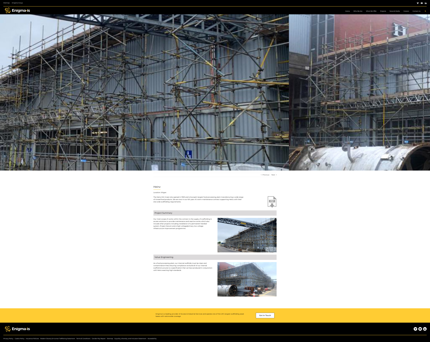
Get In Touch (265, 315)
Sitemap (110, 338)
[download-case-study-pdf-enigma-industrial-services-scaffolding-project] (272, 197)
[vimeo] (418, 3)
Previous (265, 175)
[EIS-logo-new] (17, 7)
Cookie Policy (19, 338)
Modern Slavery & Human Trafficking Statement (57, 338)
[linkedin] (426, 3)
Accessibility (152, 338)
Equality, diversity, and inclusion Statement (130, 338)
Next (273, 175)
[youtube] (422, 3)
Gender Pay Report (98, 338)
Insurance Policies (32, 338)
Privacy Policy (8, 338)
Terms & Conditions (83, 338)
